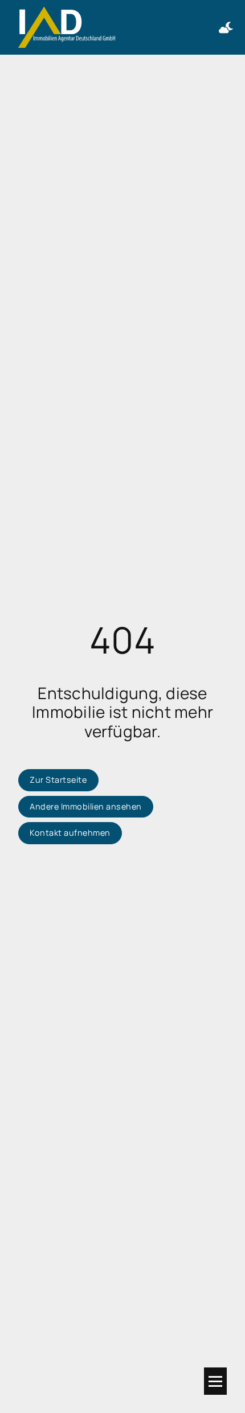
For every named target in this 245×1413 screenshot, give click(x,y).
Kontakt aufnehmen (70, 832)
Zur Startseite (58, 779)
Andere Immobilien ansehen (86, 806)
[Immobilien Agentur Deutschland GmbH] (66, 27)
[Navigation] (215, 1381)
